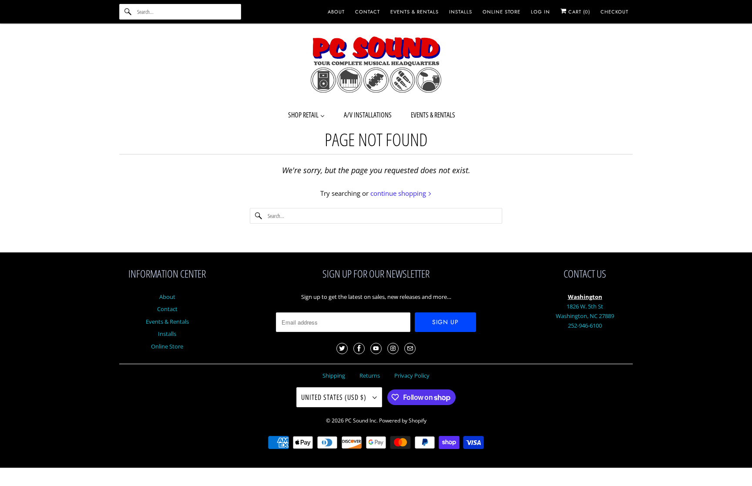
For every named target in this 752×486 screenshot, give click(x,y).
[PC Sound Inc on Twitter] (342, 348)
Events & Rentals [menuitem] (414, 11)
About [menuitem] (336, 11)
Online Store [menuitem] (501, 11)
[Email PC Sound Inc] (410, 348)
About (167, 297)
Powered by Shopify (402, 420)
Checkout (614, 11)
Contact (167, 309)
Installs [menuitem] (460, 11)
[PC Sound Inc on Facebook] (359, 348)
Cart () (578, 11)
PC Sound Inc (360, 420)
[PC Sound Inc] (376, 66)
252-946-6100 (585, 325)
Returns (369, 375)
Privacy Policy (412, 375)
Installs (167, 334)
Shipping (333, 375)
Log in (540, 11)
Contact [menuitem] (367, 11)
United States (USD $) (334, 397)
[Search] (128, 12)
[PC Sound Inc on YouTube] (376, 348)
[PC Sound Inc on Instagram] (393, 348)
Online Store (167, 346)
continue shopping (399, 193)
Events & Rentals (167, 321)
